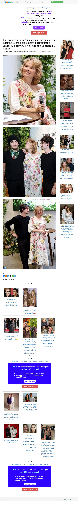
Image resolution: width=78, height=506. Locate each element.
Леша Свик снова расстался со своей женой (11, 441)
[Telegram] (13, 2)
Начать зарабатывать (39, 33)
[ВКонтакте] (5, 2)
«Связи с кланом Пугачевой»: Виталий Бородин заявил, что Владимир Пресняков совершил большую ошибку (11, 302)
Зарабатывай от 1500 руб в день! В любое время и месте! (29, 362)
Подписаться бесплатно (57, 1)
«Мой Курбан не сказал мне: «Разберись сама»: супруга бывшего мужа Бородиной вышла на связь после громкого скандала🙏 (67, 176)
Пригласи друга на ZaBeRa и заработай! (39, 8)
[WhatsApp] (11, 2)
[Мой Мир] (9, 2)
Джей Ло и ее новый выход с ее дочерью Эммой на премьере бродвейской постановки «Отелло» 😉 (11, 337)
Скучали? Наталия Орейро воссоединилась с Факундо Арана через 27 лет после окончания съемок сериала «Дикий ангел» (30, 407)
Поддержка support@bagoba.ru (69, 499)
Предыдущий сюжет (31, 2)
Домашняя (20, 2)
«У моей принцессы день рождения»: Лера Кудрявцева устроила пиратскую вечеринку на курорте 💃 (66, 196)
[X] (10, 276)
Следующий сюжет (45, 2)
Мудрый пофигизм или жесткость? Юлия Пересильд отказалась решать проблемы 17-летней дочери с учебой (11, 416)
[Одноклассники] (7, 2)
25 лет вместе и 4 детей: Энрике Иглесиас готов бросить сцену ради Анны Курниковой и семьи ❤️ (29, 311)
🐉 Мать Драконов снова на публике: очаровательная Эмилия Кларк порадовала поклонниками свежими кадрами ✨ (66, 94)
